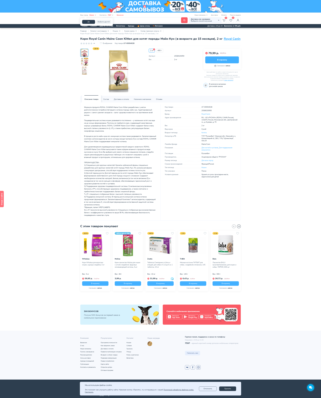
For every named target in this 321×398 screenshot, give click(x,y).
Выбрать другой (104, 22)
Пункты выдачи (235, 15)
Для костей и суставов (210, 148)
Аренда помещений (87, 361)
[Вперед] (239, 226)
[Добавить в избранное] (107, 233)
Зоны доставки (85, 358)
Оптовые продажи (107, 370)
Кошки (84, 26)
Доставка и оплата (121, 99)
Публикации (84, 364)
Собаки (93, 26)
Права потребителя (107, 361)
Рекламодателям (86, 355)
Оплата (223, 15)
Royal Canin (232, 39)
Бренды (131, 26)
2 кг (151, 50)
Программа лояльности (109, 343)
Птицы (129, 352)
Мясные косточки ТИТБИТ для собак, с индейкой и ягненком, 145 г (192, 264)
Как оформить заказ (108, 346)
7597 (187, 343)
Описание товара (91, 99)
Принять (227, 388)
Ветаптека (120, 26)
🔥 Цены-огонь (143, 26)
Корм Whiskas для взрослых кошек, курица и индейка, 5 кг (93, 263)
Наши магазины (228, 80)
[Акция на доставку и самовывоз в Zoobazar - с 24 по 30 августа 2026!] (160, 6)
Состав (106, 99)
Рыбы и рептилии (133, 355)
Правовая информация (108, 358)
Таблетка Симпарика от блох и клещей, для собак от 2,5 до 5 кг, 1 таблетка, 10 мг (160, 264)
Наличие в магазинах (142, 99)
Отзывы (159, 99)
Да (89, 22)
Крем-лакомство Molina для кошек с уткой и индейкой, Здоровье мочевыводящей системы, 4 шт (127, 264)
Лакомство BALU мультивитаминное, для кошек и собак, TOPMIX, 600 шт (224, 264)
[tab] (91, 99)
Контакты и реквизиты (88, 367)
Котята (204, 133)
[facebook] (193, 367)
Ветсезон (158, 26)
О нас (82, 346)
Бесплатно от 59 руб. (232, 26)
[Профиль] (238, 20)
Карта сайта (105, 364)
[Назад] (234, 226)
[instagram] (198, 367)
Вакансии (120, 15)
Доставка (214, 15)
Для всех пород (207, 160)
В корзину (222, 59)
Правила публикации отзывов (111, 352)
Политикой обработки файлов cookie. (179, 390)
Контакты (105, 15)
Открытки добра (106, 367)
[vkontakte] (187, 367)
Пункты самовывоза (87, 352)
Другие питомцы (106, 26)
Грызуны (130, 349)
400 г (159, 50)
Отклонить (208, 388)
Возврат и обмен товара (109, 355)
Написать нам (192, 353)
